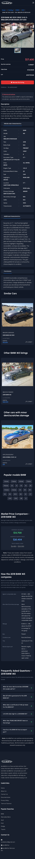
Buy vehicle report (12, 87)
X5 (12, 485)
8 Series (6, 485)
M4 (30, 490)
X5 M (15, 494)
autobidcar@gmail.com (8, 842)
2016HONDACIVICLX (9, 457)
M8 (21, 498)
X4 (20, 490)
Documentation (5, 797)
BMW (17, 10)
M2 (20, 494)
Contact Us (4, 794)
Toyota (3, 829)
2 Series (14, 490)
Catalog (10, 10)
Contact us (3, 87)
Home (3, 10)
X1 (16, 485)
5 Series (14, 481)
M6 (10, 494)
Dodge (3, 826)
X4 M (16, 498)
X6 (25, 485)
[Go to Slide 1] (17, 50)
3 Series (6, 481)
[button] (17, 35)
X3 (21, 485)
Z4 (30, 485)
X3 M (10, 498)
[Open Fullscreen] (32, 46)
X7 (30, 494)
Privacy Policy (5, 800)
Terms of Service (6, 803)
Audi (2, 820)
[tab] (13, 124)
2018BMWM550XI (8, 335)
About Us (3, 791)
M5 (23, 10)
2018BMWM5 (7, 394)
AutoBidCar (6, 845)
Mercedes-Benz (6, 817)
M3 (25, 490)
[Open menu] (33, 2)
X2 (25, 494)
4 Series (6, 490)
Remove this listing (17, 82)
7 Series (29, 481)
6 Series (21, 481)
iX (25, 498)
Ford (2, 823)
